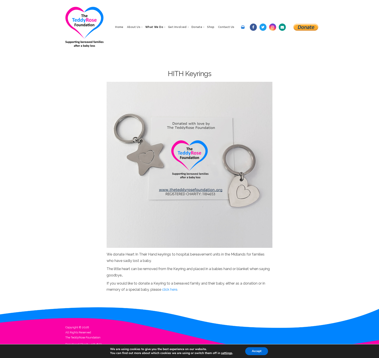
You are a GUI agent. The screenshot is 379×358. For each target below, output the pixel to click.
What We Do (154, 27)
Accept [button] (256, 351)
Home (119, 27)
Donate (196, 27)
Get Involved (177, 27)
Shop (211, 27)
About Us (133, 27)
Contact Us (226, 27)
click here (169, 289)
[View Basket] (243, 27)
